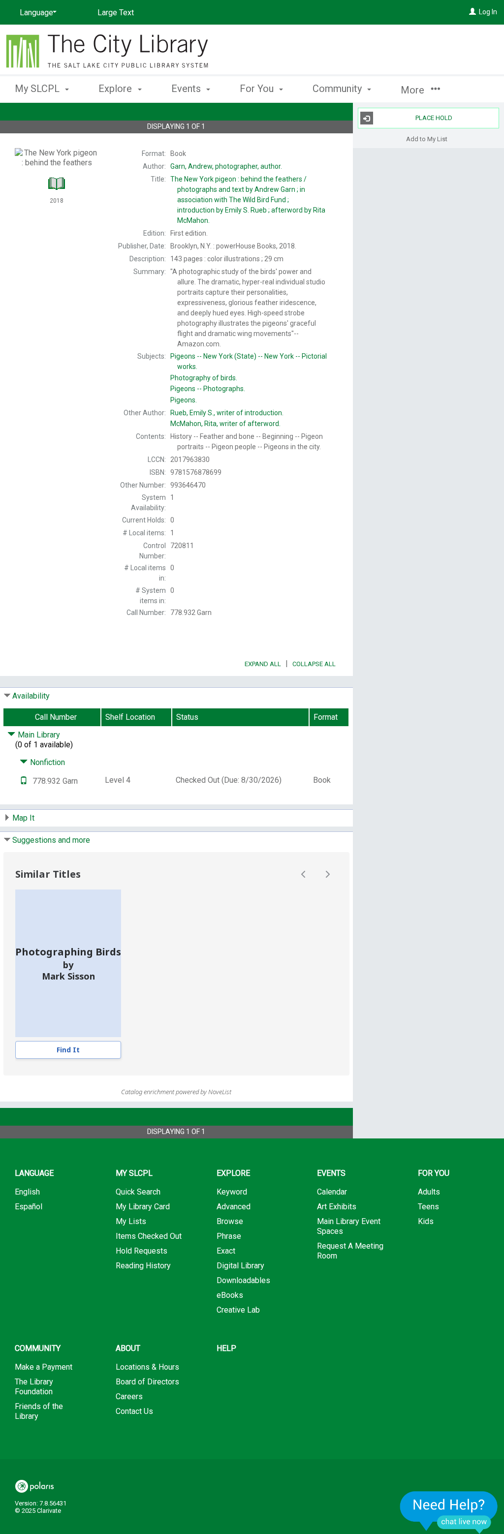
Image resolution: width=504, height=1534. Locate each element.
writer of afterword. (225, 424)
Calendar (332, 1192)
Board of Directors (147, 1381)
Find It (68, 1049)
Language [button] (34, 1173)
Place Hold (433, 118)
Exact (226, 1251)
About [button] (128, 1348)
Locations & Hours (147, 1367)
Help (226, 1348)
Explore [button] (116, 88)
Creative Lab (238, 1310)
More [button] (414, 90)
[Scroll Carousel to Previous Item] (303, 874)
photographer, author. (226, 166)
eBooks (230, 1295)
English (27, 1192)
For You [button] (258, 88)
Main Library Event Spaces (348, 1226)
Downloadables (243, 1280)
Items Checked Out (149, 1236)
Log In (488, 12)
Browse (230, 1221)
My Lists (131, 1221)
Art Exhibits (336, 1206)
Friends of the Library (39, 1411)
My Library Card (143, 1206)
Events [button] (187, 88)
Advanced (234, 1206)
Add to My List (426, 138)
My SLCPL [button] (38, 88)
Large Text (115, 12)
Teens (428, 1206)
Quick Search (138, 1192)
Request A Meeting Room (350, 1250)
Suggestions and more (51, 840)
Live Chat (449, 1512)
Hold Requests (141, 1251)
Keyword (232, 1192)
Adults (429, 1192)
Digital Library (240, 1265)
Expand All (263, 664)
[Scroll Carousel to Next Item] (327, 874)
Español (28, 1206)
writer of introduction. (227, 413)
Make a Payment (43, 1367)
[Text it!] (24, 781)
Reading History (143, 1265)
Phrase (229, 1236)
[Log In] (472, 12)
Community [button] (338, 88)
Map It (23, 818)
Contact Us (134, 1411)
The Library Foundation (34, 1386)
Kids (426, 1221)
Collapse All (314, 664)
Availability (31, 696)
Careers (129, 1396)
